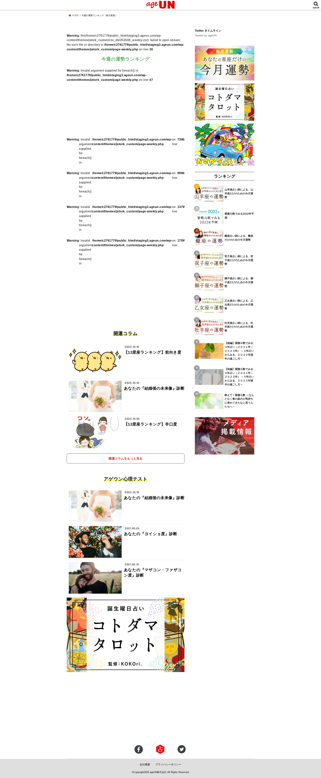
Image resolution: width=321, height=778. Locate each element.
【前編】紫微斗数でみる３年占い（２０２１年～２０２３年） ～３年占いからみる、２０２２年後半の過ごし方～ (239, 377)
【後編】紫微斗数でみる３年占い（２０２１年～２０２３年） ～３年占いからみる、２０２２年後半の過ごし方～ (239, 351)
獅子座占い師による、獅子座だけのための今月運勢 (239, 282)
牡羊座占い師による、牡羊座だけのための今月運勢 (239, 326)
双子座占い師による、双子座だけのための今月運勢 (239, 260)
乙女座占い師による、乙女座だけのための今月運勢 (239, 304)
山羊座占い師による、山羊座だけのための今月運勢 (239, 193)
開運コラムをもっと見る (125, 458)
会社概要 (145, 764)
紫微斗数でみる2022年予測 (239, 215)
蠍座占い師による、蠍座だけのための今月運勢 (239, 237)
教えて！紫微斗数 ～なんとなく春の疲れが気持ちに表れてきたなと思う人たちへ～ (239, 401)
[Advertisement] (125, 108)
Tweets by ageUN (206, 35)
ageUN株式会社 (158, 772)
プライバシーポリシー (168, 764)
